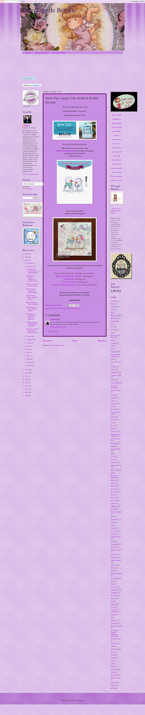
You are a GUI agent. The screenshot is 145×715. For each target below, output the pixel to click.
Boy (112, 327)
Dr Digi (113, 395)
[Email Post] (66, 305)
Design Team (41, 53)
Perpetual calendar (116, 512)
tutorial (113, 655)
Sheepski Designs (116, 550)
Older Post (102, 340)
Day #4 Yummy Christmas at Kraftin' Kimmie (32, 290)
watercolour (114, 669)
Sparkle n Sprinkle (116, 574)
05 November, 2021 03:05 (58, 327)
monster (113, 495)
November (30, 266)
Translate (29, 189)
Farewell (113, 420)
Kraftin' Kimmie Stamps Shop (65, 151)
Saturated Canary (116, 537)
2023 (26, 254)
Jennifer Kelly (116, 148)
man (112, 473)
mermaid (113, 483)
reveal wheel (114, 531)
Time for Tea (114, 643)
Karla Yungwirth (117, 152)
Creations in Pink (116, 375)
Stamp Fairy (114, 587)
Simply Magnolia (116, 560)
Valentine (113, 658)
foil (112, 423)
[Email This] (70, 305)
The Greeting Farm (116, 626)
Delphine (116, 135)
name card (114, 497)
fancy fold (114, 409)
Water (112, 666)
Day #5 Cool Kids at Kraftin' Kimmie (32, 285)
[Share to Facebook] (76, 305)
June (28, 349)
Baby (112, 310)
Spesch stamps (115, 578)
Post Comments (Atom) (58, 345)
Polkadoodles (115, 519)
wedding (113, 672)
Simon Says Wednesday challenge (69, 276)
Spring (113, 584)
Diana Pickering (116, 139)
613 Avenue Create (68, 282)
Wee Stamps (114, 675)
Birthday (113, 318)
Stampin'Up (114, 593)
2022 (26, 257)
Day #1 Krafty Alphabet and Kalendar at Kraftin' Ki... (31, 316)
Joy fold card (114, 443)
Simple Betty (114, 557)
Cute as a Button (115, 383)
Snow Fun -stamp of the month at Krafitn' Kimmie (32, 330)
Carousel (113, 343)
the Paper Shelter (116, 639)
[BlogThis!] (72, 305)
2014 (26, 383)
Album (113, 304)
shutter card (114, 554)
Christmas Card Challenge (115, 355)
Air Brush (114, 301)
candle (113, 340)
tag (112, 617)
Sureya (113, 607)
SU (112, 601)
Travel (112, 652)
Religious (113, 528)
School (113, 541)
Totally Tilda (114, 649)
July (28, 346)
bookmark (114, 321)
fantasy (113, 417)
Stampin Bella (115, 590)
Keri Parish (116, 156)
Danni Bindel (116, 131)
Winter (78, 308)
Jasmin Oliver (117, 144)
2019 (26, 373)
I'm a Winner (58, 53)
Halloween (114, 431)
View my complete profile (30, 174)
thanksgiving (114, 623)
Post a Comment (53, 331)
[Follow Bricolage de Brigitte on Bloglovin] (29, 79)
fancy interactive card (116, 413)
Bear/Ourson (114, 315)
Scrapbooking (115, 544)
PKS (112, 516)
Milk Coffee (114, 486)
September (30, 340)
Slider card (114, 565)
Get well (113, 425)
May (28, 353)
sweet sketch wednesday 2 (114, 611)
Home (28, 53)
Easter (112, 401)
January (29, 365)
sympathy (113, 614)
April (28, 356)
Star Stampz (114, 595)
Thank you (114, 620)
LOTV (113, 457)
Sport (112, 581)
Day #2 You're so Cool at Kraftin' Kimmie (31, 309)
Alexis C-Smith (116, 115)
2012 (26, 389)
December (30, 263)
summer (113, 604)
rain (112, 525)
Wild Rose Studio (116, 678)
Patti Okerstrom (116, 172)
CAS (112, 346)
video (112, 661)
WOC (112, 688)
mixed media (114, 489)
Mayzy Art (114, 480)
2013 (26, 386)
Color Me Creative (116, 362)
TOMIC (113, 646)
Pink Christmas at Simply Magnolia (32, 303)
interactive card (115, 439)
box (112, 324)
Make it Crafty (115, 470)
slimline (113, 568)
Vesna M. (53, 319)
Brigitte (27, 126)
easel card (113, 398)
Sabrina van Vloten (116, 180)
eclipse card (114, 404)
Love (112, 459)
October (29, 336)
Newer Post (47, 340)
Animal (113, 307)
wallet (112, 663)
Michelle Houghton (116, 168)
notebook (113, 503)
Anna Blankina (116, 119)
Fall (112, 406)
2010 (26, 395)
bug (112, 333)
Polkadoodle (69, 279)
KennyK (113, 446)
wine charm (114, 682)
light (112, 454)
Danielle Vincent (117, 127)
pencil (69, 308)
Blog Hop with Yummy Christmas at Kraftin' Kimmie (32, 278)
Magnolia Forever (116, 465)
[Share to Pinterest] (78, 305)
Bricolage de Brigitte (50, 10)
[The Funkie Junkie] (121, 278)
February (29, 362)
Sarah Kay (114, 534)
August (29, 343)
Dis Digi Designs (116, 390)
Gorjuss (113, 428)
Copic (112, 369)
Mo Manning (114, 492)
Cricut (112, 380)
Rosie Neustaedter (116, 176)
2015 (26, 379)
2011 (26, 392)
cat (111, 349)
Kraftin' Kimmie (61, 308)
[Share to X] (74, 305)
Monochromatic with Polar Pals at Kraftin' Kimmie (32, 271)
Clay (112, 359)
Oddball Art (114, 506)
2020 (26, 370)
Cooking (113, 367)
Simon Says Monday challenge (64, 285)
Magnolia (113, 462)
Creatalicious (114, 372)
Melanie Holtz (116, 164)
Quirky (113, 522)
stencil (73, 308)
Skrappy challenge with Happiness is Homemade (32, 324)
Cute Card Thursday (114, 386)
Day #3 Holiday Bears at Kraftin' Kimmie (31, 297)
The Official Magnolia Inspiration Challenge (114, 633)
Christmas (53, 308)
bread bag (113, 330)
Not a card (114, 500)
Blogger (81, 700)
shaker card (114, 547)
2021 (26, 260)
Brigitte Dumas (116, 123)
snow (112, 571)
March (29, 359)
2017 (26, 376)
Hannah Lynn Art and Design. (116, 435)
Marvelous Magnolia (114, 476)
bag (112, 312)
